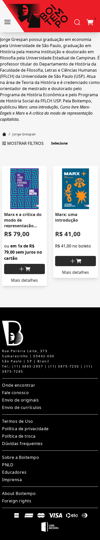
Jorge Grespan (24, 134)
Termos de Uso (17, 421)
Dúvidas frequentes (22, 443)
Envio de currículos (22, 407)
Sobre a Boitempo (20, 457)
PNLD (7, 465)
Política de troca (19, 436)
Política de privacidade (25, 428)
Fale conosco (15, 392)
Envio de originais (20, 400)
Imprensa (12, 479)
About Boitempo (19, 493)
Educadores (14, 472)
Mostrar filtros (25, 143)
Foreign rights (16, 501)
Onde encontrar (18, 385)
